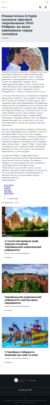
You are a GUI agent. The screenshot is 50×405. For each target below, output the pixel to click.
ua (2, 2)
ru (5, 2)
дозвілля (7, 188)
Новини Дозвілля (8, 180)
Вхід (47, 2)
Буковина (7, 187)
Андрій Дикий (9, 194)
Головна (5, 38)
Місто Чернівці (9, 185)
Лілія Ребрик (8, 192)
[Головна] (5, 7)
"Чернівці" (27, 82)
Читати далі (8, 257)
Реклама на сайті (25, 390)
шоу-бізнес (8, 190)
